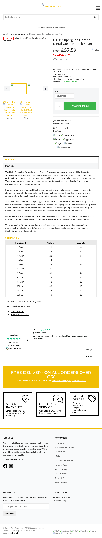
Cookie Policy (61, 474)
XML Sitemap (61, 482)
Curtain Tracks (17, 311)
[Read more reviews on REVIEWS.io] (14, 348)
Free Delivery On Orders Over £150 (52, 27)
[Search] (95, 17)
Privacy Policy (61, 469)
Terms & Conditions (63, 478)
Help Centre (60, 443)
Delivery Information (64, 460)
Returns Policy (61, 465)
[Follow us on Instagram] (11, 466)
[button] (27, 340)
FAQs (57, 456)
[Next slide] (45, 59)
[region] (62, 340)
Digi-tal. (15, 533)
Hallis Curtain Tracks (20, 314)
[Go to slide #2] (36, 88)
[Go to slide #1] (19, 88)
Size (56, 92)
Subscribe (9, 513)
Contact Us (60, 451)
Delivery (9, 166)
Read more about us (14, 459)
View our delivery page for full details (69, 380)
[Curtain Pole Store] (51, 6)
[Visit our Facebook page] (5, 466)
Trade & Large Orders (64, 447)
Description (11, 159)
